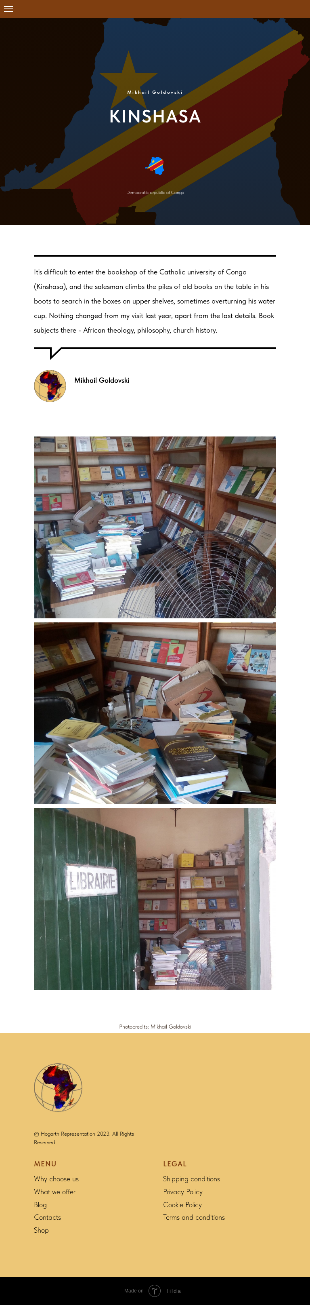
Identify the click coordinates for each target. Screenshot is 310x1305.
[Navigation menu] (8, 9)
